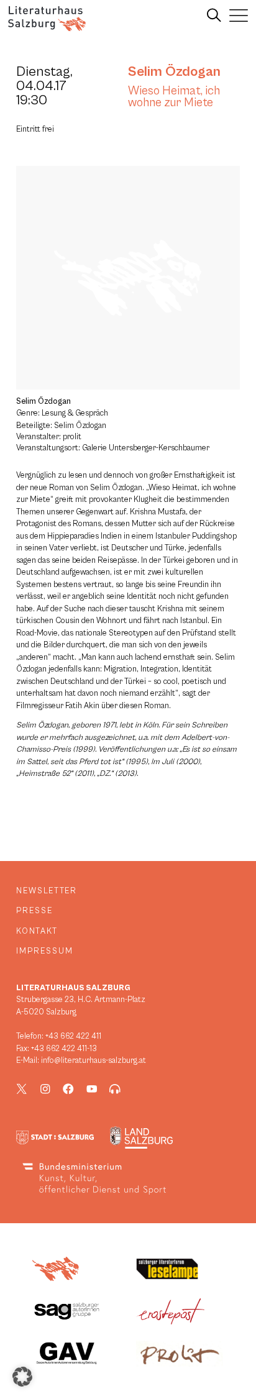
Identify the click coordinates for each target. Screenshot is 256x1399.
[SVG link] (47, 18)
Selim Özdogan (174, 71)
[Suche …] (214, 15)
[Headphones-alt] (115, 1089)
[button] (22, 1376)
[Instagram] (45, 1089)
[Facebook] (68, 1089)
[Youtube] (92, 1089)
